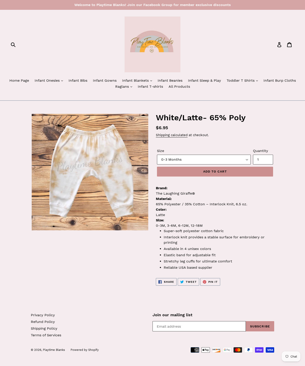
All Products (179, 86)
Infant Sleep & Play (204, 80)
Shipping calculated (172, 135)
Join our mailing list (172, 314)
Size (160, 151)
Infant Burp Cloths (279, 80)
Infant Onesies (48, 80)
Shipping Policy (44, 328)
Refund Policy (43, 322)
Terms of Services (46, 335)
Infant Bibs (78, 80)
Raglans (122, 86)
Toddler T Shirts (241, 80)
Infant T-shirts (150, 86)
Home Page (19, 80)
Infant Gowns (105, 80)
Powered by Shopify (85, 349)
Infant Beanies (170, 80)
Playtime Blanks (54, 349)
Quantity (260, 151)
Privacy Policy (43, 315)
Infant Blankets (136, 80)
